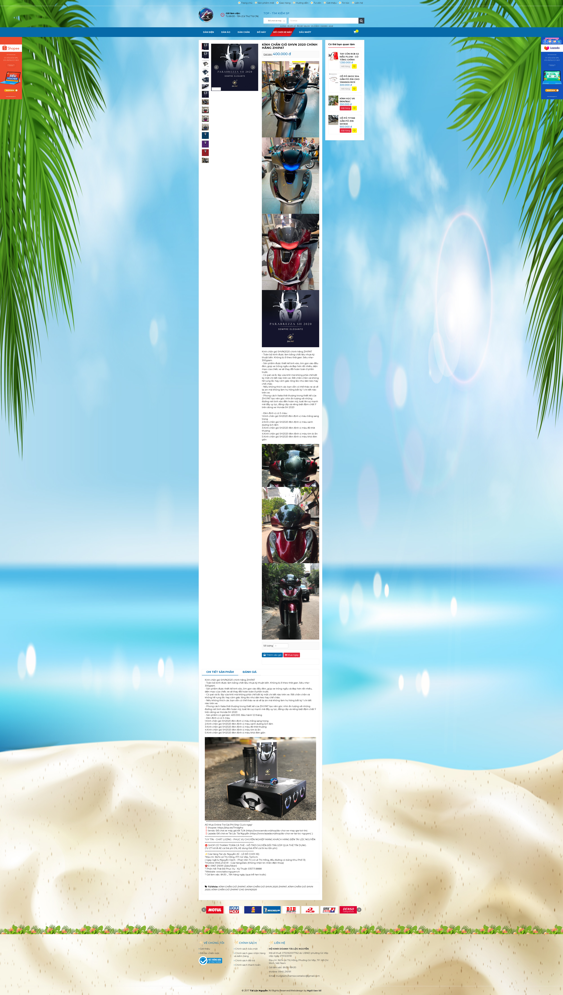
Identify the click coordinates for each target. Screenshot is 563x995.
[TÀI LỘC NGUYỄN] (206, 14)
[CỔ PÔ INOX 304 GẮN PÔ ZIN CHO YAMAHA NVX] (333, 78)
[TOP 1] (253, 909)
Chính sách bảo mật (246, 948)
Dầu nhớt (305, 32)
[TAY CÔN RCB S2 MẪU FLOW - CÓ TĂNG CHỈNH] (333, 55)
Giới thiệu (331, 2)
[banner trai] (11, 67)
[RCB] (310, 909)
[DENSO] (348, 909)
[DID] (291, 909)
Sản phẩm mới (266, 2)
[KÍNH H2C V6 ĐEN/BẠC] (333, 100)
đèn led (300, 26)
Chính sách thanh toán (247, 964)
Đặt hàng (345, 108)
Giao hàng (284, 2)
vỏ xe (331, 26)
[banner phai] (552, 67)
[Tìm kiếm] (361, 21)
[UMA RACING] (329, 909)
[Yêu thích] (354, 66)
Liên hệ (359, 2)
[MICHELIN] (272, 909)
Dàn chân (244, 32)
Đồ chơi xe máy (282, 32)
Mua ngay (293, 655)
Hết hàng (345, 66)
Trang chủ (246, 2)
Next (253, 67)
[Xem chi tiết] (354, 32)
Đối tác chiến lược (209, 953)
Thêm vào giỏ (273, 655)
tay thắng (315, 26)
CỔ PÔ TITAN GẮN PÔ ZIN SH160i (347, 121)
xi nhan (283, 26)
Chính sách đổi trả (245, 960)
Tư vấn (317, 2)
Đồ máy (261, 32)
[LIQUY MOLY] (234, 909)
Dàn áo (225, 32)
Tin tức (345, 2)
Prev (216, 67)
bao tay (307, 26)
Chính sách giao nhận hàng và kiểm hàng (249, 954)
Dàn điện (208, 32)
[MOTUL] (214, 909)
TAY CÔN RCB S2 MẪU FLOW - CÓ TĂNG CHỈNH (349, 56)
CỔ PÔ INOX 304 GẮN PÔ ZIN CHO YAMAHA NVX (349, 79)
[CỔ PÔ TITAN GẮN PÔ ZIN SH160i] (333, 119)
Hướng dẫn (302, 2)
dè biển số (291, 26)
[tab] (220, 672)
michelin (324, 26)
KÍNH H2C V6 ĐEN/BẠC (347, 100)
